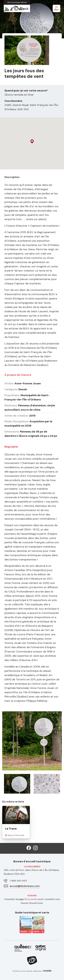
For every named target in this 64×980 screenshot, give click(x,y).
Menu (56, 10)
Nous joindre (31, 899)
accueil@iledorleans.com (25, 886)
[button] (32, 141)
